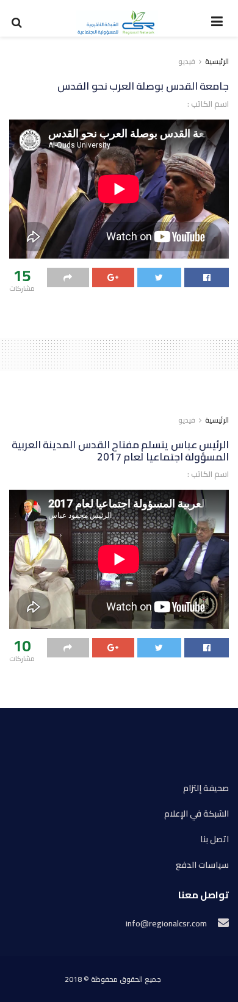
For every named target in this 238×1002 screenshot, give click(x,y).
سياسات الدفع (202, 865)
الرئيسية (217, 61)
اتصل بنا (214, 839)
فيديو (186, 61)
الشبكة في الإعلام (196, 813)
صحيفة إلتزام (206, 788)
